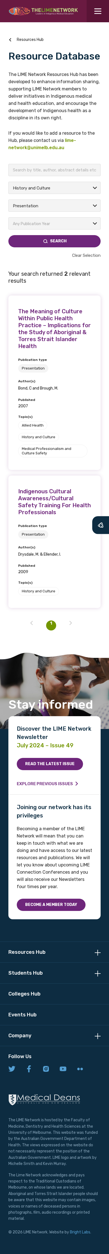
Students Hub (25, 973)
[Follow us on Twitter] (12, 1069)
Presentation (33, 368)
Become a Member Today (51, 904)
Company (19, 1036)
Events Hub (22, 1015)
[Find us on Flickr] (80, 1069)
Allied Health (33, 425)
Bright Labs (80, 1232)
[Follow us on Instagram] (46, 1069)
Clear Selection (86, 255)
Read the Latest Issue (50, 764)
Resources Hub (30, 39)
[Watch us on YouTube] (63, 1069)
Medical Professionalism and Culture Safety (46, 451)
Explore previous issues (45, 783)
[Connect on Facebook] (29, 1069)
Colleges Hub (24, 994)
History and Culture (38, 437)
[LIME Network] (43, 11)
